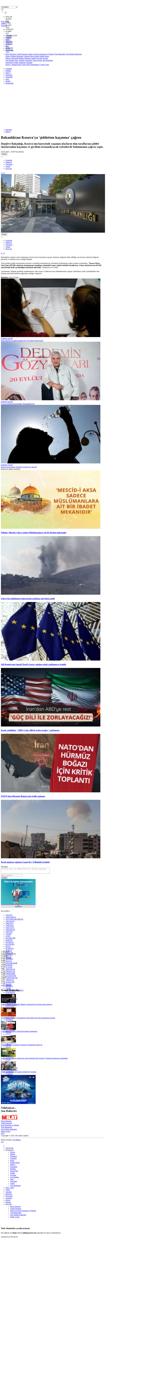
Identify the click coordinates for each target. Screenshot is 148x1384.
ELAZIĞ (9, 967)
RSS (2, 1134)
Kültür (8, 48)
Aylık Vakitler (6, 985)
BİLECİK (9, 953)
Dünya (8, 40)
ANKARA (10, 925)
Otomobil (9, 44)
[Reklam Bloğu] (18, 907)
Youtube (29, 63)
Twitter (15, 63)
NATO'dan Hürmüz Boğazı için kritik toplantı (23, 796)
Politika (8, 38)
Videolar (22, 60)
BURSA (9, 951)
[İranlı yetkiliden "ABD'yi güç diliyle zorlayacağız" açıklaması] (50, 726)
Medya (8, 58)
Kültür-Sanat (44, 56)
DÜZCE (9, 961)
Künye (8, 1200)
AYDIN (9, 934)
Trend (35, 60)
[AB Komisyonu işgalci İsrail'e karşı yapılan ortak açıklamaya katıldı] (50, 660)
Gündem (9, 36)
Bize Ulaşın (22, 65)
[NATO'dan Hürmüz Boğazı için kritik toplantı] (50, 792)
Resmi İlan (9, 50)
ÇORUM (9, 1074)
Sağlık (33, 58)
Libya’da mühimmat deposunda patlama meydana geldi (28, 598)
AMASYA (10, 923)
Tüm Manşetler (59, 54)
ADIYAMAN (11, 917)
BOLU (8, 946)
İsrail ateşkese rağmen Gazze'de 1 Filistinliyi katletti (25, 862)
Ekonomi (9, 42)
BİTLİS (8, 957)
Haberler (9, 130)
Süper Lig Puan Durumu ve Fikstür (41, 54)
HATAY (9, 984)
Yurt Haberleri (48, 60)
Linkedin (9, 160)
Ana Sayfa (9, 1148)
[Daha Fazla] (2, 237)
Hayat (32, 56)
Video (8, 1190)
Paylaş (4, 154)
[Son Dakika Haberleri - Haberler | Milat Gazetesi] (18, 5)
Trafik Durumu (22, 54)
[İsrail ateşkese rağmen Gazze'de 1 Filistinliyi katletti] (50, 858)
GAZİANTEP (11, 976)
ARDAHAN (10, 930)
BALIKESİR (10, 938)
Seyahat (39, 58)
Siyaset (45, 58)
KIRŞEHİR (10, 1007)
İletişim (8, 1202)
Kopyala (9, 169)
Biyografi (9, 1196)
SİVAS (8, 1047)
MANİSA (9, 1020)
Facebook (9, 63)
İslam (37, 56)
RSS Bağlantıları (33, 65)
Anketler (9, 1198)
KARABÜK (10, 992)
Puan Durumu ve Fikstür (10, 1125)
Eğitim (13, 56)
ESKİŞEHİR (10, 974)
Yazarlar (9, 1192)
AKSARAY (10, 921)
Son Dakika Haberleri (74, 54)
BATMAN (10, 942)
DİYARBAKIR (11, 963)
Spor (7, 46)
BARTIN (9, 940)
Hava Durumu (11, 54)
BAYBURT (10, 944)
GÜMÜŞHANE (12, 978)
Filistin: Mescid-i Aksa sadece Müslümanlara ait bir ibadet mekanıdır (33, 532)
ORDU (8, 1034)
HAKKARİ (10, 982)
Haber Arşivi (5, 1131)
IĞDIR (8, 988)
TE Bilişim (17, 1140)
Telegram (9, 164)
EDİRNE (9, 965)
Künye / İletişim (11, 65)
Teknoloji (28, 60)
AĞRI (8, 936)
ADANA (9, 915)
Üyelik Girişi (44, 65)
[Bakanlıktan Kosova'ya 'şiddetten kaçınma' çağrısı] (53, 232)
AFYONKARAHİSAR (14, 919)
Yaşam (39, 60)
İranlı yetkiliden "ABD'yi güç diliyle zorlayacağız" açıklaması (30, 730)
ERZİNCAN (10, 971)
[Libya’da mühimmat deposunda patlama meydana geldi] (50, 594)
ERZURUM (10, 969)
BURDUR (10, 948)
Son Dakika (10, 60)
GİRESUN (10, 980)
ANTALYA (10, 928)
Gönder (4, 878)
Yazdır (8, 166)
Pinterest (9, 162)
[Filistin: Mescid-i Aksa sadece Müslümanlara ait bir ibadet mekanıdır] (50, 528)
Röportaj (28, 58)
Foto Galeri (10, 1188)
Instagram (22, 63)
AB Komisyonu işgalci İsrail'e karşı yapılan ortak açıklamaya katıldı (33, 664)
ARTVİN (9, 932)
